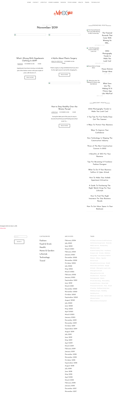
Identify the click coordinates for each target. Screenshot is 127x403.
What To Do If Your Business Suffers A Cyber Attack (99, 171)
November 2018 (71, 357)
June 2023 (69, 246)
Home (29, 2)
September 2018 (71, 363)
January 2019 (70, 351)
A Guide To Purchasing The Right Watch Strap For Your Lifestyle (100, 188)
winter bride (108, 295)
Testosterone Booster (97, 285)
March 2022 (69, 272)
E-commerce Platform (105, 255)
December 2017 (70, 388)
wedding (104, 290)
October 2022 (70, 263)
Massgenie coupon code (103, 268)
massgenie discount (96, 270)
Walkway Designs (95, 290)
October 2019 (70, 326)
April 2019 (69, 343)
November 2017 (71, 391)
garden (104, 258)
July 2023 (68, 243)
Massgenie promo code (97, 273)
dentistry (107, 253)
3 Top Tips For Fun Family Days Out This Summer (99, 118)
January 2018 (70, 386)
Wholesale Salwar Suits (97, 295)
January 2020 (70, 317)
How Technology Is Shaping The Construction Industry (99, 139)
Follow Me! (3, 228)
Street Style (105, 283)
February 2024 (70, 240)
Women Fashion (95, 298)
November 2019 (71, 323)
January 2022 (70, 277)
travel (110, 285)
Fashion (63, 2)
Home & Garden (54, 2)
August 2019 (69, 331)
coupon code (94, 253)
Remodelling (106, 280)
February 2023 (70, 252)
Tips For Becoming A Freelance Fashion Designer (99, 163)
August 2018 (69, 366)
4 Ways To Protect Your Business (100, 125)
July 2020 (68, 303)
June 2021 (68, 283)
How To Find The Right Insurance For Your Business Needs (100, 198)
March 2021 (69, 286)
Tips (106, 285)
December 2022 (71, 257)
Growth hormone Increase (98, 263)
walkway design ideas (103, 288)
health (108, 263)
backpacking (104, 245)
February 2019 (70, 348)
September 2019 (71, 329)
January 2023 (70, 255)
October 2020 (70, 294)
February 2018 (70, 383)
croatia (102, 253)
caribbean (108, 250)
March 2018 (69, 380)
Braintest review (95, 248)
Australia (109, 243)
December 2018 (71, 354)
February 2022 (70, 274)
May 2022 (69, 269)
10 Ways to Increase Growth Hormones (101, 240)
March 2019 (69, 346)
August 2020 (70, 300)
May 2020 (69, 309)
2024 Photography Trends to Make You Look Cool (99, 110)
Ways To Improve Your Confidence (100, 131)
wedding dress (95, 293)
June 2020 (69, 306)
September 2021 (71, 280)
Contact (36, 2)
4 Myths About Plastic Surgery (64, 58)
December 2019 (71, 320)
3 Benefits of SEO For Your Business (100, 155)
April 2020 (69, 311)
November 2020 (71, 291)
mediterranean (95, 275)
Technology (95, 2)
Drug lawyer (94, 255)
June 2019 (68, 337)
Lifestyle (43, 2)
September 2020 (71, 297)
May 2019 (68, 340)
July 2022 (68, 266)
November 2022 (71, 260)
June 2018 (68, 371)
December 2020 (71, 289)
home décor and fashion (97, 265)
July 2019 (68, 334)
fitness (98, 258)
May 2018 (68, 374)
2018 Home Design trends (98, 243)
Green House (94, 260)
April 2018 (69, 377)
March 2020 (69, 314)
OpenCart (103, 275)
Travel (87, 2)
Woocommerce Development (99, 300)
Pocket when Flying (96, 280)
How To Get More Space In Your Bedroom (100, 208)
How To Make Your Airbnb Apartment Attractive (99, 179)
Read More (30, 77)
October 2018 (70, 360)
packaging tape (95, 278)
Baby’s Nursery (95, 245)
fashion (93, 258)
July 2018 (68, 368)
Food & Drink (72, 2)
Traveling (93, 288)
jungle (107, 265)
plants (102, 278)
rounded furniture (96, 283)
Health (80, 2)
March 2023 (69, 249)
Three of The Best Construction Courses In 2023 (99, 147)
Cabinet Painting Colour (97, 250)
